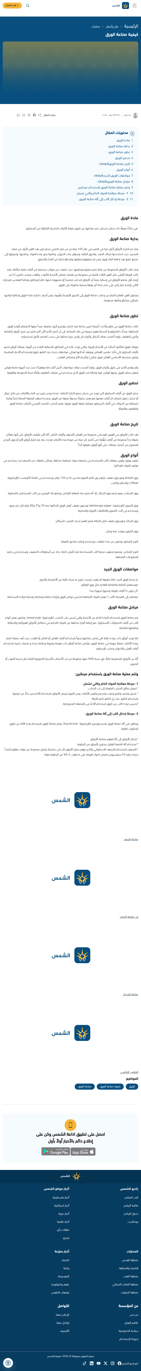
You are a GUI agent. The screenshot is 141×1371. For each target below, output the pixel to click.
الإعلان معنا (62, 1315)
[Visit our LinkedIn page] (93, 1363)
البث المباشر (10, 5)
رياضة (66, 1268)
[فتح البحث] (27, 5)
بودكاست (133, 1222)
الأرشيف (64, 1331)
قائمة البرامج (131, 1206)
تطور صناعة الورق (119, 152)
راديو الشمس (129, 1188)
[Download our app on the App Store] (83, 1152)
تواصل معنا (63, 1323)
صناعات (96, 27)
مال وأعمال (112, 27)
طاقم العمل (131, 1323)
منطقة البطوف (129, 1293)
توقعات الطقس (60, 1293)
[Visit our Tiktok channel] (86, 1363)
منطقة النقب (130, 1276)
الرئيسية (131, 26)
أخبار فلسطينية (61, 1197)
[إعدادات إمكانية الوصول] (8, 1363)
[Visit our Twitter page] (107, 1363)
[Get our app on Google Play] (57, 1152)
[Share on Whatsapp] (19, 115)
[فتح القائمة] (134, 5)
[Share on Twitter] (30, 115)
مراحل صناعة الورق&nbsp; (113, 181)
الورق (132, 1086)
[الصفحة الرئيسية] (120, 5)
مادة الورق (123, 140)
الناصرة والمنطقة (128, 1268)
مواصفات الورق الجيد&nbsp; (112, 175)
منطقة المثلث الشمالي (125, 1284)
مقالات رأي (63, 1230)
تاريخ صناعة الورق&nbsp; (114, 164)
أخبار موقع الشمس (56, 1188)
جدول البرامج (131, 1214)
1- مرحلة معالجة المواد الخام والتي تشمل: (102, 193)
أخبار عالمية (63, 1222)
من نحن (134, 1315)
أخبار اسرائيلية (61, 1206)
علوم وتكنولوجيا (60, 1284)
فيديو (66, 1238)
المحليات (132, 1251)
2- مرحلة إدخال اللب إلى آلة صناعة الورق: (103, 199)
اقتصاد (65, 1260)
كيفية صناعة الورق (110, 1086)
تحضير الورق (122, 158)
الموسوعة (63, 1276)
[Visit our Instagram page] (114, 1363)
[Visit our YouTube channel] (100, 1363)
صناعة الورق (84, 1086)
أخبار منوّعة (62, 1251)
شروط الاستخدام (128, 1339)
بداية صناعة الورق (119, 146)
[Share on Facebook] (35, 115)
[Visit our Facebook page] (119, 1363)
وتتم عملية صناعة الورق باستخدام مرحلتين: (103, 187)
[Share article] (41, 115)
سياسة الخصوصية (128, 1331)
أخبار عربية (63, 1214)
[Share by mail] (25, 115)
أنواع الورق (123, 169)
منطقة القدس (130, 1260)
